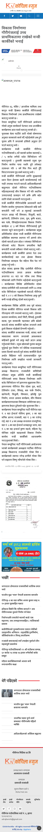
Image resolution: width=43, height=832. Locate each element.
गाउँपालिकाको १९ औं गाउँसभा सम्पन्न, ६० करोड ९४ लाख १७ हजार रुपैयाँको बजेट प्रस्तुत (21, 652)
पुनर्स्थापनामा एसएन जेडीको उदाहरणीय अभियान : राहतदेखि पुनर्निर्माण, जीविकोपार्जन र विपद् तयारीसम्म (20, 632)
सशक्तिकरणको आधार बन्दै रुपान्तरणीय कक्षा (16, 663)
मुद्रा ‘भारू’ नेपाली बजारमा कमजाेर (20, 595)
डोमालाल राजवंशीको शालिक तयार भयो (21, 588)
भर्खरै (5, 577)
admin (11, 60)
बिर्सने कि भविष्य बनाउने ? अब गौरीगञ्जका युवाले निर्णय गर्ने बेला (18, 610)
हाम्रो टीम (4, 800)
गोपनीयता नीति (19, 800)
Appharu (27, 829)
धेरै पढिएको (9, 681)
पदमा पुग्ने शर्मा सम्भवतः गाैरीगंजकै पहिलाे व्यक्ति (25, 721)
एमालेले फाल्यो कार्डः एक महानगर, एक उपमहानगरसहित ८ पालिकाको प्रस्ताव (20, 620)
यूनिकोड (37, 799)
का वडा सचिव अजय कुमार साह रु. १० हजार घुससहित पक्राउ (21, 602)
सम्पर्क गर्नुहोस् (28, 800)
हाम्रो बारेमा (11, 800)
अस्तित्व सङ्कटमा (27, 733)
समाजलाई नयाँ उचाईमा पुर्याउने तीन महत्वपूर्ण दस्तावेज (20, 642)
